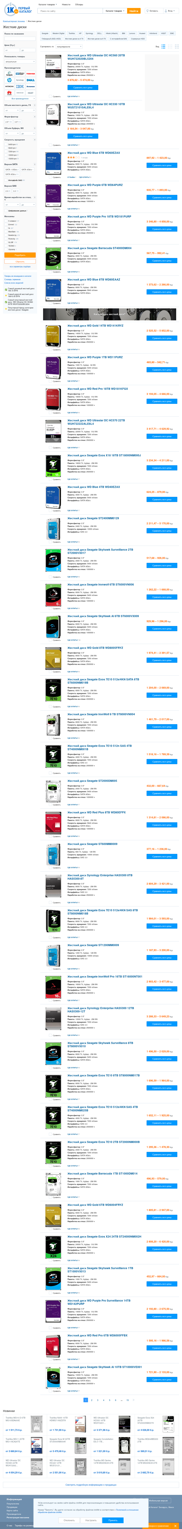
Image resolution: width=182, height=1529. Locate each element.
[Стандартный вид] (163, 47)
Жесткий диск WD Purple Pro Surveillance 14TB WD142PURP (99, 1302)
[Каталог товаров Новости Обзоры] (115, 11)
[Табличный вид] (170, 47)
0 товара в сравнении (157, 1525)
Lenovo (132, 33)
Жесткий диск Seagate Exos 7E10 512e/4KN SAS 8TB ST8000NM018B (103, 911)
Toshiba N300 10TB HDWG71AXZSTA (59, 1419)
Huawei (142, 33)
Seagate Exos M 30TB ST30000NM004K (60, 1440)
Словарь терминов (12, 279)
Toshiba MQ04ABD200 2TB (147, 1440)
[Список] (177, 47)
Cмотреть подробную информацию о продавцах (91, 1484)
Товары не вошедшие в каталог (17, 276)
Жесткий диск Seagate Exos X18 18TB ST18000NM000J (104, 455)
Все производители (20, 98)
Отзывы (71, 177)
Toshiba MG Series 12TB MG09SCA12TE (147, 1461)
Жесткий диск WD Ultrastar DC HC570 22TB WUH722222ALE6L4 (96, 421)
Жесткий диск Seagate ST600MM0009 (92, 844)
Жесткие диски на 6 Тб (97, 38)
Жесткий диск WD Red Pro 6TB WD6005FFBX (98, 1335)
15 (127, 1400)
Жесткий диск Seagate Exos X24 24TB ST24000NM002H (104, 1236)
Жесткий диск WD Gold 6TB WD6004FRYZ (95, 1205)
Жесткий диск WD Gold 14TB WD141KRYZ (95, 325)
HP (80, 33)
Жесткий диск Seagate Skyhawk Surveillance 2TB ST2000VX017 (100, 551)
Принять (112, 1520)
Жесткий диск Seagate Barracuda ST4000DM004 (100, 248)
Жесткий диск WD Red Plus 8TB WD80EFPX (97, 812)
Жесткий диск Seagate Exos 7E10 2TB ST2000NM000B (104, 1142)
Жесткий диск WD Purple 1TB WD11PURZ (95, 357)
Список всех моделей (13, 282)
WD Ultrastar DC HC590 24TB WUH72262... (13, 1463)
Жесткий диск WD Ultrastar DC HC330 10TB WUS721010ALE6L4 (96, 105)
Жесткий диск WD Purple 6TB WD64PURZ (95, 185)
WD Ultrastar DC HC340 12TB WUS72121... (57, 1463)
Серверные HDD (138, 38)
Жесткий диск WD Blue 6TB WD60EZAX (94, 153)
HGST (163, 33)
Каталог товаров (48, 4)
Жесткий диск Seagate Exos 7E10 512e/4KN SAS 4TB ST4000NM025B (103, 1108)
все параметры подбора (20, 266)
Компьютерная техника (14, 21)
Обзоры (79, 4)
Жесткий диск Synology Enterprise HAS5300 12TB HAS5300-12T (101, 1009)
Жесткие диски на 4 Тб (74, 38)
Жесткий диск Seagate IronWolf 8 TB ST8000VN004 (101, 714)
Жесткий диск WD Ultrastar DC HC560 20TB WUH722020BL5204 (96, 56)
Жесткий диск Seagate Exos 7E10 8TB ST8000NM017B (104, 1075)
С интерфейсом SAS (118, 38)
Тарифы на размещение (26, 1525)
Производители (14, 1513)
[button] (171, 11)
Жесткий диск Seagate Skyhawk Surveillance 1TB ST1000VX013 (100, 1269)
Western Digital (58, 33)
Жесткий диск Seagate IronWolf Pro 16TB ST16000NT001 (105, 976)
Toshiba (72, 33)
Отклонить (69, 1520)
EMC (172, 33)
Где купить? (72, 96)
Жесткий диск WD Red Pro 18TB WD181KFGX (98, 389)
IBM (123, 33)
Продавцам (12, 1507)
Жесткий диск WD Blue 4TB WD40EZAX (94, 487)
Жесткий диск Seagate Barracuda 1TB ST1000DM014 (102, 1173)
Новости (66, 4)
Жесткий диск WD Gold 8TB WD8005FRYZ (95, 648)
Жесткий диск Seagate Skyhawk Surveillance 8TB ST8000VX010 (100, 1044)
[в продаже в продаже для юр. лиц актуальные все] (20, 61)
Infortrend (153, 33)
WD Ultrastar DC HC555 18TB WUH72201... (101, 1420)
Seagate (45, 33)
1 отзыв (84, 157)
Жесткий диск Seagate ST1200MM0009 (93, 945)
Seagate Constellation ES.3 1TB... (103, 1440)
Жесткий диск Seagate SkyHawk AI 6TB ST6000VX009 (103, 616)
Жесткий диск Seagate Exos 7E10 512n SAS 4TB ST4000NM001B (100, 747)
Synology (89, 33)
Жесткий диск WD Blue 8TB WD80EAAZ (94, 279)
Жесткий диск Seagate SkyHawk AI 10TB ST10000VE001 (105, 1367)
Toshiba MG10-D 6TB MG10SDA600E (15, 1419)
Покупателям (13, 1503)
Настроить (91, 1520)
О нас (9, 1525)
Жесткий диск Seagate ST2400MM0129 (93, 518)
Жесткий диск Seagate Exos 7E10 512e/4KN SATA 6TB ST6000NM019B (103, 680)
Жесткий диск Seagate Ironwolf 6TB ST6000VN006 (101, 584)
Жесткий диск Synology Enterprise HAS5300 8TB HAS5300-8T (100, 876)
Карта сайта (12, 1510)
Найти (134, 11)
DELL (99, 33)
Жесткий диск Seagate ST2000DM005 (92, 781)
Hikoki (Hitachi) (112, 33)
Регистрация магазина (18, 1517)
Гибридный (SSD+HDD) (51, 38)
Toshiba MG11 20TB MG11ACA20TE (15, 1440)
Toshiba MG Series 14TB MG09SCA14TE (103, 1461)
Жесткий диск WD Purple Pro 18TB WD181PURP (99, 216)
